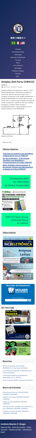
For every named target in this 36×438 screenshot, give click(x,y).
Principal (18, 49)
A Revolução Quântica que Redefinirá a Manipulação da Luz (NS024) (18, 155)
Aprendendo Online (18, 52)
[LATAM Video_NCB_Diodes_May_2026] (16, 182)
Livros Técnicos (18, 65)
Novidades (18, 68)
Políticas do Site (15, 430)
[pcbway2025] (13, 201)
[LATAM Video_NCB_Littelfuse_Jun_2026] (16, 220)
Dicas (18, 63)
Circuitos (18, 60)
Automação (18, 54)
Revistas (18, 73)
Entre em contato (19, 427)
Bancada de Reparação (18, 57)
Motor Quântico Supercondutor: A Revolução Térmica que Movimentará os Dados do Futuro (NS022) (18, 167)
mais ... (18, 76)
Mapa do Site (6, 427)
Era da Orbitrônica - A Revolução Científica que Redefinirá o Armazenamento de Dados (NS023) (17, 160)
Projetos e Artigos (18, 71)
